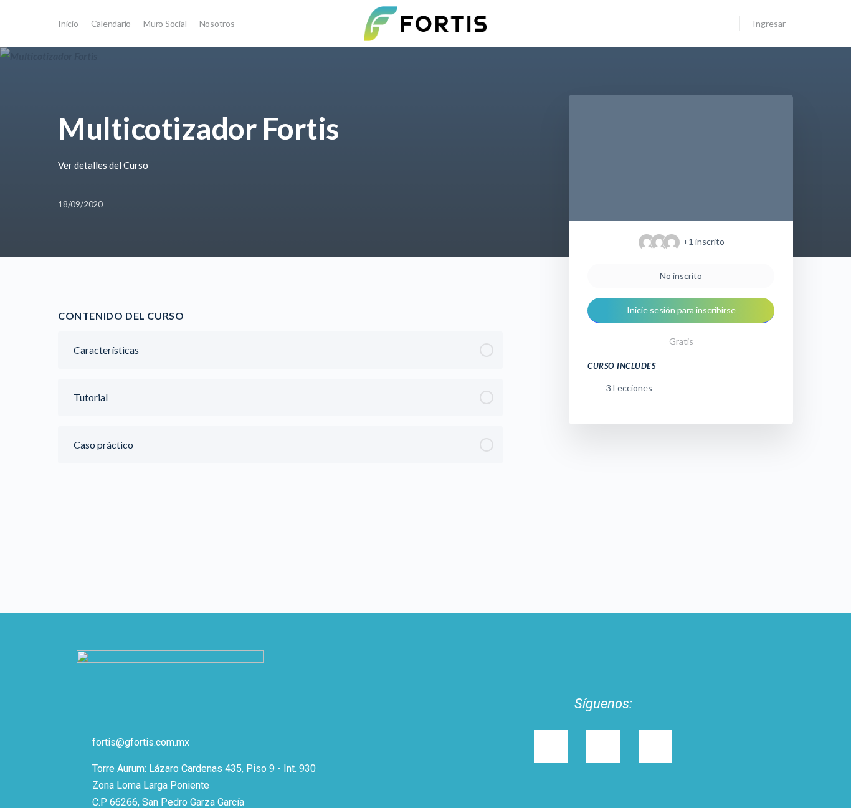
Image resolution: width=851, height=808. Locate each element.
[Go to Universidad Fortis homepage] (425, 22)
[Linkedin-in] (603, 746)
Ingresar (769, 23)
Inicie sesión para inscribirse (681, 310)
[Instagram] (551, 746)
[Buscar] (722, 23)
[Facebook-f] (655, 746)
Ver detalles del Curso (104, 165)
